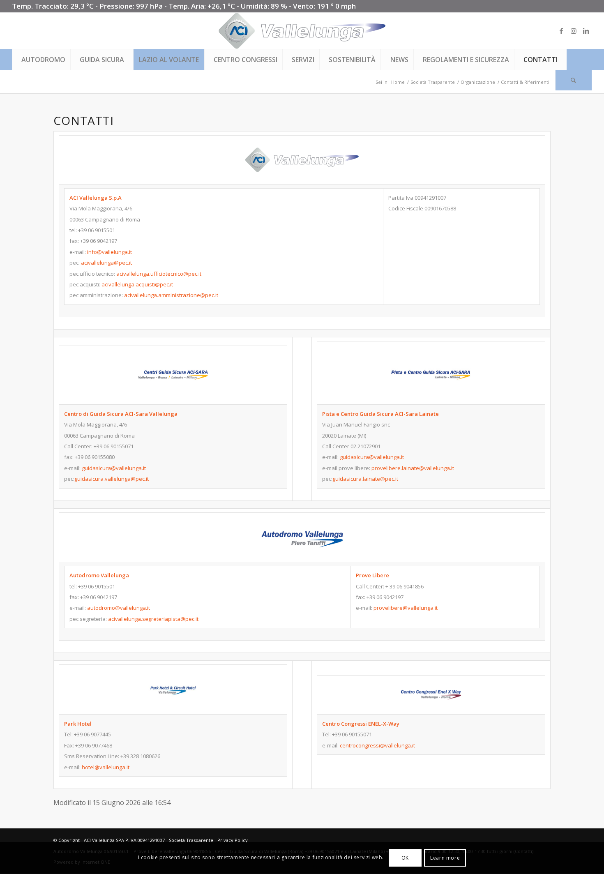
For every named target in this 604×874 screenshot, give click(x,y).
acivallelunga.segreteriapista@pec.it (153, 619)
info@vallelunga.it (109, 252)
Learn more (445, 857)
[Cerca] (573, 80)
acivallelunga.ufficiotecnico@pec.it (158, 273)
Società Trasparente (191, 840)
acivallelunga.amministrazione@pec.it (171, 295)
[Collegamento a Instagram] (573, 31)
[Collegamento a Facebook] (561, 31)
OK (405, 857)
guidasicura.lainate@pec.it (365, 478)
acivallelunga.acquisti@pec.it (137, 284)
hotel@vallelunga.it (105, 767)
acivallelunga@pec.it (106, 262)
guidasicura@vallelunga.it (114, 468)
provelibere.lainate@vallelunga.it (412, 468)
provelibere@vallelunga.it (405, 607)
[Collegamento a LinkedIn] (586, 31)
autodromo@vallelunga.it (118, 607)
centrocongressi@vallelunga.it (377, 745)
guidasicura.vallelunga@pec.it (111, 478)
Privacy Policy (232, 840)
